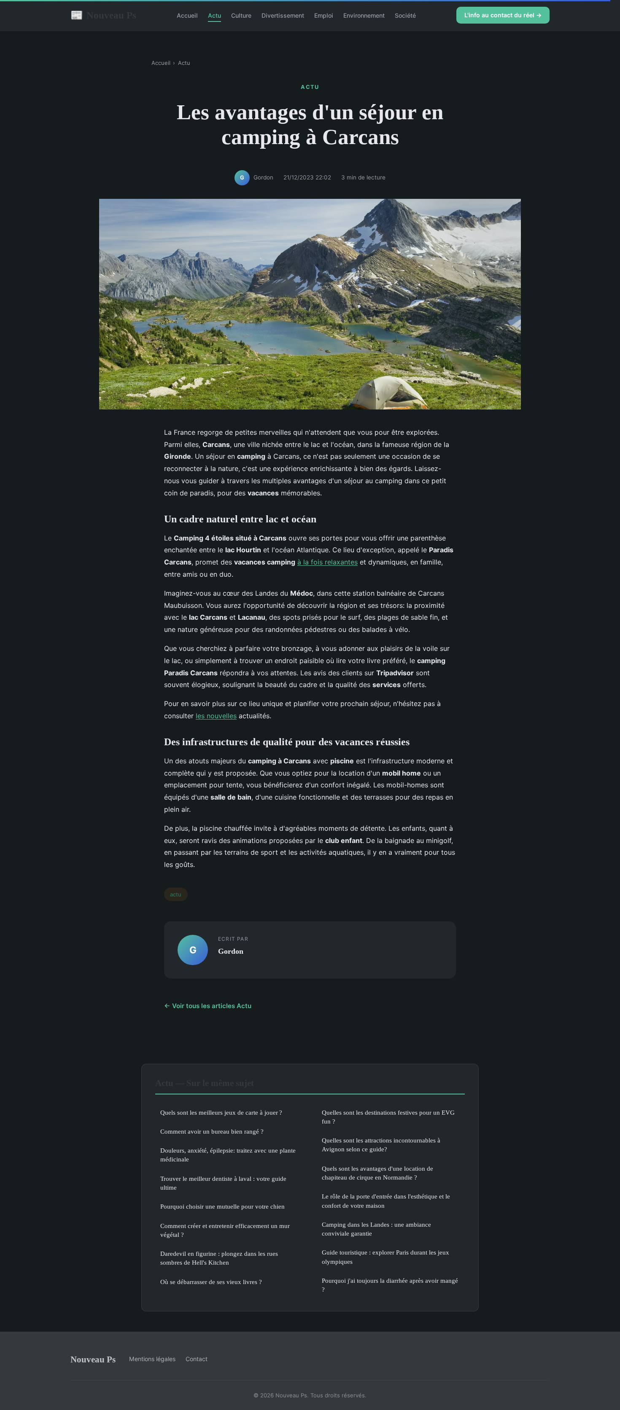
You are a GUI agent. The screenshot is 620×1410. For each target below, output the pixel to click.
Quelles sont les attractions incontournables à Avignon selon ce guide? (381, 1145)
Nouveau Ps (103, 15)
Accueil (187, 15)
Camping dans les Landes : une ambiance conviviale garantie (376, 1229)
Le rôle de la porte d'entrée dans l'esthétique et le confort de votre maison (386, 1201)
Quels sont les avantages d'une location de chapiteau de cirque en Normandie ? (377, 1173)
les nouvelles (216, 716)
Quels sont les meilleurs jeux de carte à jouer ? (221, 1112)
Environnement (364, 15)
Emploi (323, 15)
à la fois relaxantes (327, 562)
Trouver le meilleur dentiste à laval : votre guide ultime (223, 1183)
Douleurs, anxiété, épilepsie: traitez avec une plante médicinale (228, 1155)
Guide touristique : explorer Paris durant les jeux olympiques (385, 1257)
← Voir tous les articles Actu (207, 1006)
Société (405, 15)
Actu (214, 15)
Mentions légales (152, 1358)
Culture (241, 15)
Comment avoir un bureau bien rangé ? (212, 1131)
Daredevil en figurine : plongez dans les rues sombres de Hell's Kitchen (219, 1258)
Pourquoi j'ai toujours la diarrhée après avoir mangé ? (390, 1285)
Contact (197, 1358)
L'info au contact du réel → (503, 15)
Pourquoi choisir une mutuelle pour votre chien (222, 1206)
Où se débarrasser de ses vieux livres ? (211, 1281)
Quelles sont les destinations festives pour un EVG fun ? (388, 1117)
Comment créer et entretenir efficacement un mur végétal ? (225, 1230)
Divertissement (282, 15)
